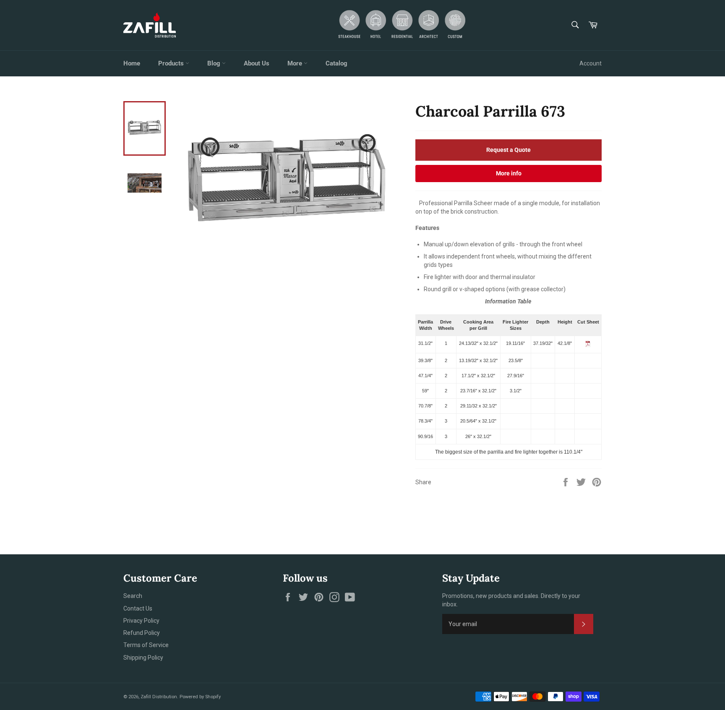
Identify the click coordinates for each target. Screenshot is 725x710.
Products (171, 63)
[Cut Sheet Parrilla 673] (588, 345)
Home (131, 63)
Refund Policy (141, 632)
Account (590, 63)
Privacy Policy (141, 620)
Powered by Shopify (200, 697)
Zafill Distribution (159, 697)
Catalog (336, 63)
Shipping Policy (143, 657)
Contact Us (137, 608)
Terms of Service (146, 645)
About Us (256, 63)
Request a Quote (508, 149)
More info (509, 173)
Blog (214, 63)
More (295, 63)
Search (132, 596)
